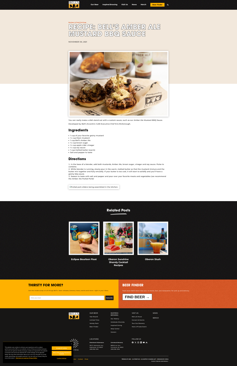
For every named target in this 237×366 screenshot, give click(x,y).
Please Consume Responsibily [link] (159, 361)
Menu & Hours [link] (137, 317)
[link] (74, 5)
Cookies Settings (61, 358)
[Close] (71, 343)
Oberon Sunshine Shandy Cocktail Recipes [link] (118, 262)
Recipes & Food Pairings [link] (77, 22)
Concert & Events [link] (138, 320)
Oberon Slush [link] (153, 259)
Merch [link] (156, 318)
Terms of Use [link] (126, 359)
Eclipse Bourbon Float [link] (84, 259)
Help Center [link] (115, 329)
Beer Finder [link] (94, 327)
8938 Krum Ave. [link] (116, 345)
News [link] (155, 313)
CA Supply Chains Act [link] (148, 359)
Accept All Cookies (61, 348)
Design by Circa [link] (162, 359)
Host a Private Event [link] (139, 327)
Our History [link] (115, 319)
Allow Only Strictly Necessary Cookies (61, 353)
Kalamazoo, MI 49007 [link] (96, 347)
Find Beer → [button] (137, 297)
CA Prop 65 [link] (136, 359)
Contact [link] (80, 359)
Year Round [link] (94, 317)
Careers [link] (113, 332)
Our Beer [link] (94, 313)
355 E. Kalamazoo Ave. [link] (97, 345)
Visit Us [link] (135, 313)
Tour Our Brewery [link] (138, 323)
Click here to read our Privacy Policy (26, 358)
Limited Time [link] (94, 320)
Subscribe (109, 298)
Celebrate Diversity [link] (118, 322)
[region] (38, 352)
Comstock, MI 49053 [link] (117, 347)
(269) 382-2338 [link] (115, 349)
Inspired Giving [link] (116, 325)
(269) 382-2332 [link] (94, 349)
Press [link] (86, 359)
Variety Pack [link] (94, 323)
